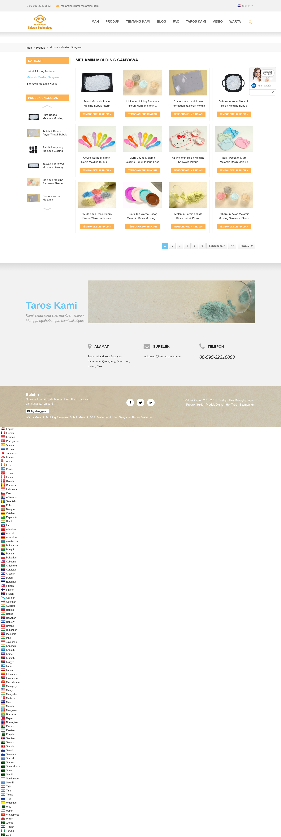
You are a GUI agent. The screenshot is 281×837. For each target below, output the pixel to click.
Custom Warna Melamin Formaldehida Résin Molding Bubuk (55, 198)
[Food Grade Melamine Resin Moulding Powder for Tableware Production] (234, 82)
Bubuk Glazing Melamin (41, 71)
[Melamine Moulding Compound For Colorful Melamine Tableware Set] (142, 82)
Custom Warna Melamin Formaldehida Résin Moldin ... (188, 105)
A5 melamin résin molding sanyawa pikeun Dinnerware (188, 162)
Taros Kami (196, 21)
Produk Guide (194, 404)
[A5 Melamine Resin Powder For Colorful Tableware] (97, 195)
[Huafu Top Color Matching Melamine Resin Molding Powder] (142, 195)
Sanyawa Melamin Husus (42, 83)
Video (218, 21)
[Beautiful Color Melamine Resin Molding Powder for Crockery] (97, 139)
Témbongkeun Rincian (97, 114)
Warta (235, 21)
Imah (95, 21)
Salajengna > (217, 245)
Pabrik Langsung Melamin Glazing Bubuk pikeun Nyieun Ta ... (53, 149)
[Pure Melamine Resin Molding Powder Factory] (97, 82)
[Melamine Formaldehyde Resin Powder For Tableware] (188, 195)
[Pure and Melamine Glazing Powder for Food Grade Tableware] (142, 139)
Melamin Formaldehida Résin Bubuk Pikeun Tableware (188, 218)
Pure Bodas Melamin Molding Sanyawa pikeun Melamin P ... (53, 116)
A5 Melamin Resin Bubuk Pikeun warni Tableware (97, 216)
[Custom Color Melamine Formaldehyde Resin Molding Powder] (188, 82)
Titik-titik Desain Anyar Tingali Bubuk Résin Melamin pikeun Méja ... (55, 133)
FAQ (176, 21)
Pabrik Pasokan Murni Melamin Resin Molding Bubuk (234, 162)
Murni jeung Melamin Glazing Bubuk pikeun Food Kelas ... (142, 162)
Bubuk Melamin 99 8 (82, 417)
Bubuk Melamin (142, 417)
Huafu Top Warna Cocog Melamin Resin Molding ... (142, 216)
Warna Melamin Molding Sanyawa (47, 417)
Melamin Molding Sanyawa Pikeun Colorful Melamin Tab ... (53, 181)
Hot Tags (231, 404)
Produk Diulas (214, 404)
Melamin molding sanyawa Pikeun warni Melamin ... (142, 103)
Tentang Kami (138, 21)
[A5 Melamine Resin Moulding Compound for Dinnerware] (188, 139)
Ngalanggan (38, 411)
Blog (161, 21)
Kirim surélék (264, 85)
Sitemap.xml (247, 404)
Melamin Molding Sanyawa (66, 47)
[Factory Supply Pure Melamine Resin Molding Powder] (234, 139)
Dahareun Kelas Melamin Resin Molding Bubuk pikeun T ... (234, 105)
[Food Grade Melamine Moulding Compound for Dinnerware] (234, 195)
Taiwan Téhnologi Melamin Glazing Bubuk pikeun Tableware (53, 165)
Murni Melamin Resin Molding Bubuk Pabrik (97, 103)
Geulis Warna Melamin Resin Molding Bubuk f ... (96, 159)
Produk (112, 21)
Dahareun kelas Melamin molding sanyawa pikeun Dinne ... (234, 218)
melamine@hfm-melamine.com (80, 5)
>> (232, 245)
